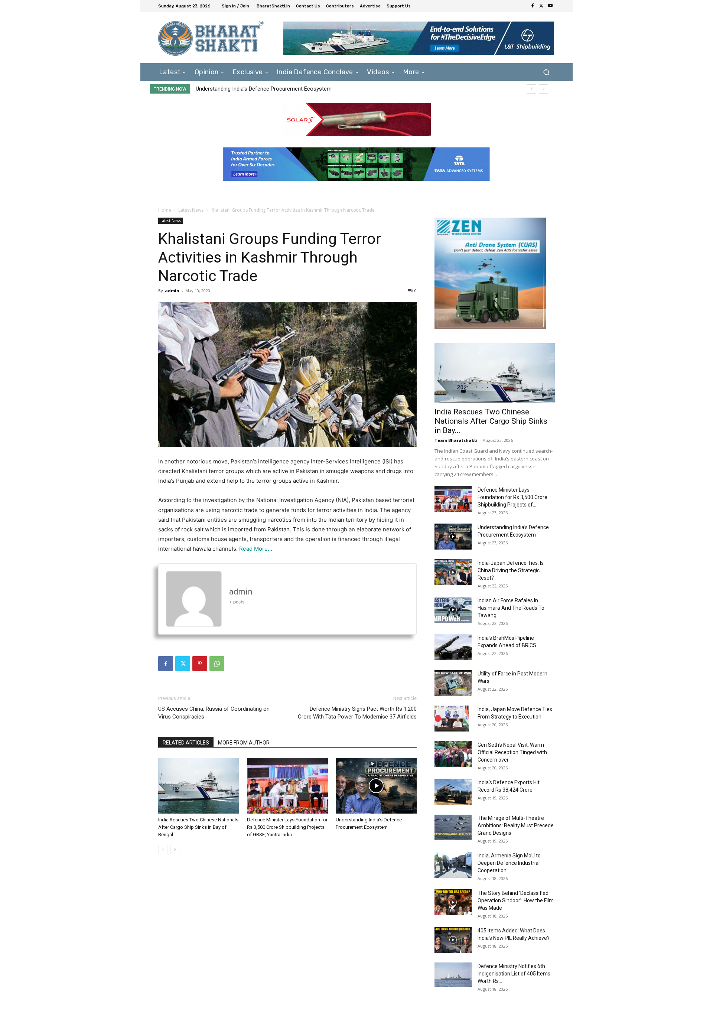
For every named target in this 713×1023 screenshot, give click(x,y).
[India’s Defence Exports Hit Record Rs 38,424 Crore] (453, 792)
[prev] (531, 89)
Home (164, 210)
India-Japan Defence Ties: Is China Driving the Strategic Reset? (274, 88)
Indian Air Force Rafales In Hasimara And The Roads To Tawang (511, 607)
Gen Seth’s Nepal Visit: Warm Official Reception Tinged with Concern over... (512, 752)
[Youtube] (550, 5)
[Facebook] (532, 5)
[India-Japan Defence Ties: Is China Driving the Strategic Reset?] (453, 572)
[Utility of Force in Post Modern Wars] (453, 683)
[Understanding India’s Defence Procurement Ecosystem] (376, 786)
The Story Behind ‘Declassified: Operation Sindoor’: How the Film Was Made (516, 900)
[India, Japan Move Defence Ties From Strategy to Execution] (451, 719)
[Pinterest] (199, 663)
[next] (543, 89)
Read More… (255, 548)
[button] (546, 72)
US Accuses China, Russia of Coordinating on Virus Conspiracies (214, 713)
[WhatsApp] (216, 663)
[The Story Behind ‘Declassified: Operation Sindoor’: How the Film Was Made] (453, 902)
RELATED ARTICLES (186, 743)
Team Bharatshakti (456, 440)
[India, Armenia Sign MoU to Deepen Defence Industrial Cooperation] (453, 865)
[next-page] (174, 849)
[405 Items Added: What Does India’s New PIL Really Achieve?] (453, 940)
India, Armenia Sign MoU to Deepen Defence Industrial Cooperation (509, 863)
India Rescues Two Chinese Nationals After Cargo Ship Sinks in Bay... (490, 421)
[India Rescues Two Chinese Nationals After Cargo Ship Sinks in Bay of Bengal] (198, 786)
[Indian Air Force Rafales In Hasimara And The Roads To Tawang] (453, 610)
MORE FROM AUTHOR (244, 743)
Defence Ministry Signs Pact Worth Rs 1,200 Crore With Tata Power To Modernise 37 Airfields (357, 713)
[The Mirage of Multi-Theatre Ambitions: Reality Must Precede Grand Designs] (453, 827)
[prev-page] (162, 849)
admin (172, 290)
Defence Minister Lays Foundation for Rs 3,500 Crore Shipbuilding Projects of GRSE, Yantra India (287, 827)
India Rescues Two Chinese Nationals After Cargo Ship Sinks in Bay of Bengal (198, 827)
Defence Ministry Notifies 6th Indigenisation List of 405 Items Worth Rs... (514, 973)
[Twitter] (541, 5)
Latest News (191, 210)
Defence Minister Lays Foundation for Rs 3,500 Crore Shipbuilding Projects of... (512, 497)
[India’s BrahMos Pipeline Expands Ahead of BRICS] (453, 647)
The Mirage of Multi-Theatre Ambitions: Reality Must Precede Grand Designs (516, 825)
